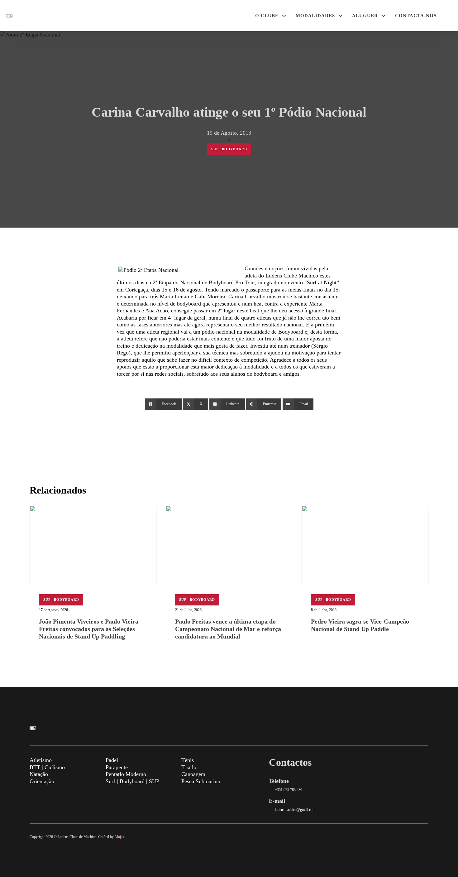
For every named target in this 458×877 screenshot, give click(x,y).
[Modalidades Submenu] (340, 15)
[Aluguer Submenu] (383, 15)
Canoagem (193, 774)
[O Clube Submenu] (284, 15)
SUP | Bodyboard (229, 149)
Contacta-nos (416, 15)
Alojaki (119, 837)
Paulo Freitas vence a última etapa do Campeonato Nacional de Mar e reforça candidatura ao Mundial (228, 629)
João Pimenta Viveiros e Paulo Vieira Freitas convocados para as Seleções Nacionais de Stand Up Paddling (88, 629)
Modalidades (315, 15)
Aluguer (365, 15)
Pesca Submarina (200, 781)
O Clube (267, 15)
